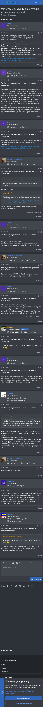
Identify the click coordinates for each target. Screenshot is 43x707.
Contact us (4, 671)
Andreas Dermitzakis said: (11, 536)
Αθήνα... (34, 332)
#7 (41, 296)
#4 (41, 168)
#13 (41, 526)
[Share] (38, 33)
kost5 (4, 15)
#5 (41, 232)
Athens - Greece (15, 521)
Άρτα (33, 164)
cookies (19, 685)
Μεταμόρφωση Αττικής (17, 400)
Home (3, 664)
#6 (41, 265)
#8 (41, 336)
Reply (40, 65)
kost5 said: (6, 193)
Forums (3, 668)
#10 (41, 405)
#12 (41, 490)
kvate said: (6, 179)
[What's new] (36, 2)
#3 (41, 131)
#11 (41, 468)
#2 (41, 80)
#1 (41, 33)
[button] (3, 3)
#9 (41, 367)
